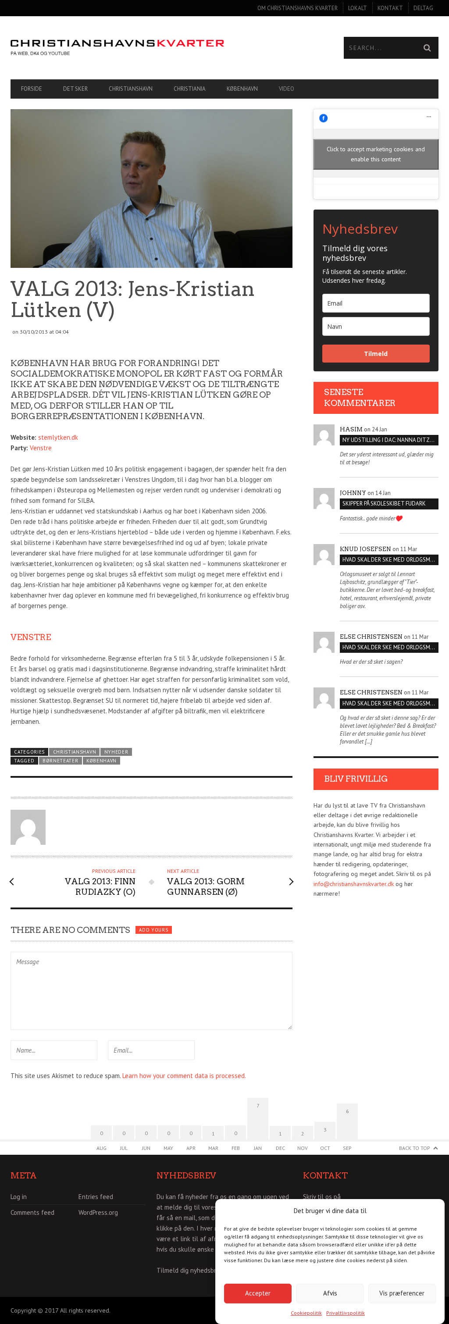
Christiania (190, 89)
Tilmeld (376, 353)
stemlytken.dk (58, 437)
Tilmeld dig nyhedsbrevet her (198, 1270)
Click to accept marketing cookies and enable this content (376, 154)
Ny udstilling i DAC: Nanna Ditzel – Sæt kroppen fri (390, 440)
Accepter (258, 1293)
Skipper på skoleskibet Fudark (384, 503)
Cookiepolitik (306, 1313)
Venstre (41, 448)
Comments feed (32, 1212)
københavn (101, 761)
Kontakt (390, 8)
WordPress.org (98, 1212)
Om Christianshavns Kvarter (297, 8)
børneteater (60, 761)
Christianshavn (131, 89)
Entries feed (95, 1196)
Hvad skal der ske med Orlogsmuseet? (390, 559)
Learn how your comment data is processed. (184, 1075)
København (242, 89)
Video (286, 89)
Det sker (75, 89)
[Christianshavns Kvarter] (117, 48)
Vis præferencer (401, 1293)
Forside (31, 89)
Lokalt (357, 8)
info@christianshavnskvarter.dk (354, 884)
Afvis (330, 1293)
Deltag (423, 8)
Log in (19, 1196)
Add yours (153, 930)
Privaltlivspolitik (345, 1313)
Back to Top (414, 1148)
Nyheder (116, 752)
